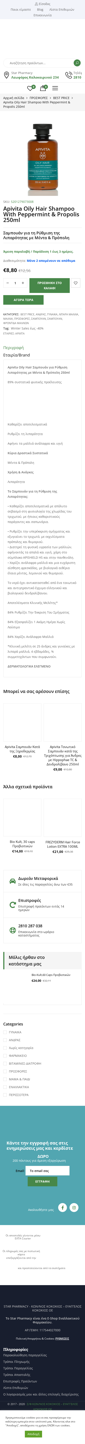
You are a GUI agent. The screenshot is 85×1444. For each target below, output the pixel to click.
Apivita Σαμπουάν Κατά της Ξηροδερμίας (22, 749)
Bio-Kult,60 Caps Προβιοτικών (51, 975)
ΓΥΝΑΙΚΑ (52, 314)
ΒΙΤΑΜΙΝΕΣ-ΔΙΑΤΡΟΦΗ (25, 1063)
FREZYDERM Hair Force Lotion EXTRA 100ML (63, 844)
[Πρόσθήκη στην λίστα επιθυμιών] (75, 283)
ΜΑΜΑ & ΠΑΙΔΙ (19, 1079)
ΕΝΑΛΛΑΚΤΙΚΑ (19, 1087)
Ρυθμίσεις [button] (62, 1338)
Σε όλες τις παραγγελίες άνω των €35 (45, 884)
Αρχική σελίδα (13, 98)
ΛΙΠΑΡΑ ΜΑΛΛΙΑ (68, 314)
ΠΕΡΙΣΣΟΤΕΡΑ (19, 1095)
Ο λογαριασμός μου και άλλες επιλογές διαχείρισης (41, 1394)
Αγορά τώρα (23, 300)
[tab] (42, 348)
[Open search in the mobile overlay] (42, 62)
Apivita (20, 333)
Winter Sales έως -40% (27, 328)
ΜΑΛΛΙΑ (8, 319)
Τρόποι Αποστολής (16, 1375)
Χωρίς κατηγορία (21, 1048)
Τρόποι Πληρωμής (16, 1362)
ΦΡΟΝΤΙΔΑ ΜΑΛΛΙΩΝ (16, 323)
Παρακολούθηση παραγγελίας (25, 1355)
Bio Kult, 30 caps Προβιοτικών (22, 843)
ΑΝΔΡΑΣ (41, 314)
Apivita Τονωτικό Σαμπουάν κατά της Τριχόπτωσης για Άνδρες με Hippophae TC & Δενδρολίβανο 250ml (63, 755)
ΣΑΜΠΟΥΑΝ (38, 319)
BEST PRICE (61, 98)
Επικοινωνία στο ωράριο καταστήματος (36, 933)
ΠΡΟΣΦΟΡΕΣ (39, 98)
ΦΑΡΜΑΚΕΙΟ (18, 1056)
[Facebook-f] (62, 1207)
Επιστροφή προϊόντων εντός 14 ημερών (41, 908)
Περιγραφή (13, 347)
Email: (21, 1171)
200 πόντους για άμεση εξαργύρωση (39, 1160)
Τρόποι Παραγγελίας (18, 1368)
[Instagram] (74, 1207)
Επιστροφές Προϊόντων (20, 1381)
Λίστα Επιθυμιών (15, 1388)
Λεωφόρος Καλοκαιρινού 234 (35, 77)
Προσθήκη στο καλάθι (49, 285)
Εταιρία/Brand (16, 355)
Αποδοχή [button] (33, 1434)
